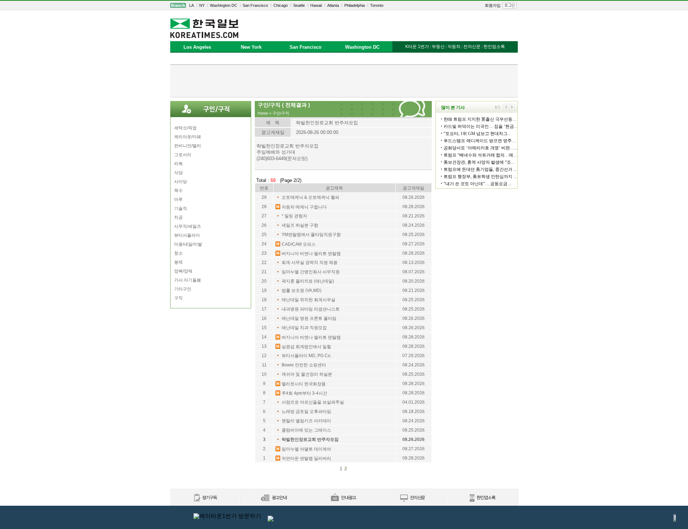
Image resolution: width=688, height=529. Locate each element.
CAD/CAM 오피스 (299, 244)
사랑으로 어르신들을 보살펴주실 (313, 402)
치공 (178, 217)
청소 (178, 253)
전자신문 (472, 46)
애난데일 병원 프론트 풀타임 (309, 318)
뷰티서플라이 (187, 235)
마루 (178, 199)
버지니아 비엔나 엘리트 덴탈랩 (311, 253)
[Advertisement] (344, 81)
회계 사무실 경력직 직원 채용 (310, 262)
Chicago (280, 5)
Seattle (299, 5)
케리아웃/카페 (187, 136)
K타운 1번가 (417, 46)
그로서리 (182, 154)
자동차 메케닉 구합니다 (304, 207)
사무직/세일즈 (187, 226)
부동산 (438, 46)
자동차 (454, 46)
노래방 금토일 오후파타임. (307, 411)
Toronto (376, 5)
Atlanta (333, 5)
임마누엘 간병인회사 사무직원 (311, 271)
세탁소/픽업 (185, 127)
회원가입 (493, 5)
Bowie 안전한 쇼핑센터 (304, 364)
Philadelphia (354, 5)
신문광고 (274, 498)
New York (251, 47)
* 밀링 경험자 (294, 215)
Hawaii (316, 5)
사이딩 (180, 181)
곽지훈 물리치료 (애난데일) (308, 281)
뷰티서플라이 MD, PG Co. (306, 355)
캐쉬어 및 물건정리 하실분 (307, 374)
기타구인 (182, 289)
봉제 (178, 262)
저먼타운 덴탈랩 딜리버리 (306, 458)
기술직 (180, 208)
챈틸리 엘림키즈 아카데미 (306, 420)
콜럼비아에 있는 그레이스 (306, 430)
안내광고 (343, 498)
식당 (178, 172)
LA (191, 5)
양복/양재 (183, 271)
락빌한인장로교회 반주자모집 (310, 439)
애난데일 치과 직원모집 (304, 327)
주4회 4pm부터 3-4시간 (304, 393)
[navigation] (344, 5)
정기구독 (204, 498)
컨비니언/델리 (187, 145)
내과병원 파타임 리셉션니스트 (311, 309)
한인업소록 (494, 46)
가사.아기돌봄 (187, 280)
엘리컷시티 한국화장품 (304, 383)
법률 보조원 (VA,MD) (301, 290)
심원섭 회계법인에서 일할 (306, 346)
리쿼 (178, 163)
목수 (178, 190)
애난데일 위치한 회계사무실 (308, 299)
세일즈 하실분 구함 (300, 225)
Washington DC (223, 5)
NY (202, 5)
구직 (178, 297)
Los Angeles (197, 47)
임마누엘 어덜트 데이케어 (306, 449)
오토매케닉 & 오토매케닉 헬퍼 (310, 197)
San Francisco (255, 5)
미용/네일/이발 (188, 244)
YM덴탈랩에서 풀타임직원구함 (311, 234)
